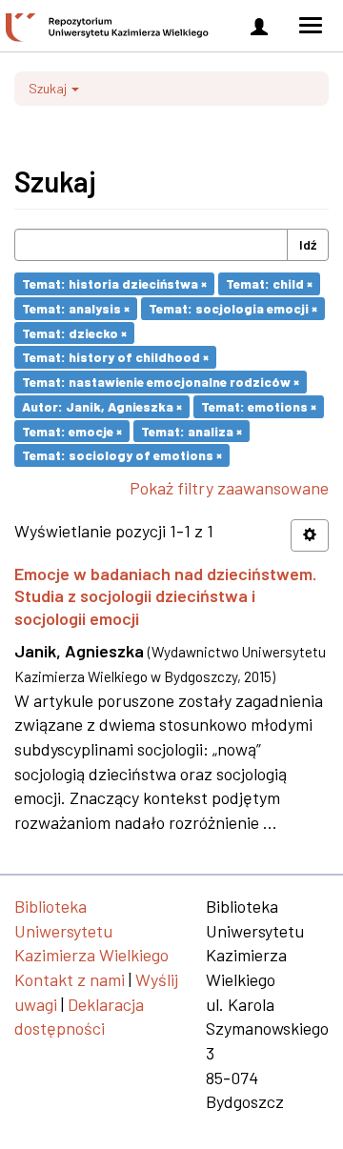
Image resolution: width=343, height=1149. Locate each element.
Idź (307, 244)
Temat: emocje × (72, 430)
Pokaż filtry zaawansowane (229, 487)
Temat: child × (269, 283)
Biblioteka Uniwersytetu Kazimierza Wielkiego (91, 930)
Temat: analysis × (76, 308)
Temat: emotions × (258, 406)
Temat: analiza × (191, 430)
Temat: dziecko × (74, 332)
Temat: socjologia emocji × (233, 308)
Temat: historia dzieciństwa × (114, 283)
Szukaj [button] (49, 88)
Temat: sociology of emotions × (122, 455)
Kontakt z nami (69, 979)
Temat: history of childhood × (115, 357)
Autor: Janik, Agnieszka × (102, 406)
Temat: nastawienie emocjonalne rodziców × (160, 381)
